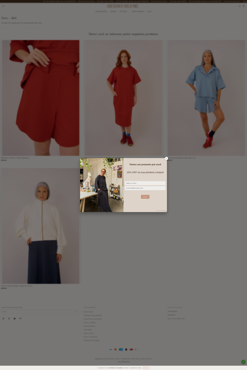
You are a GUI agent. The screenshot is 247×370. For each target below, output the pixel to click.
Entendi (146, 367)
